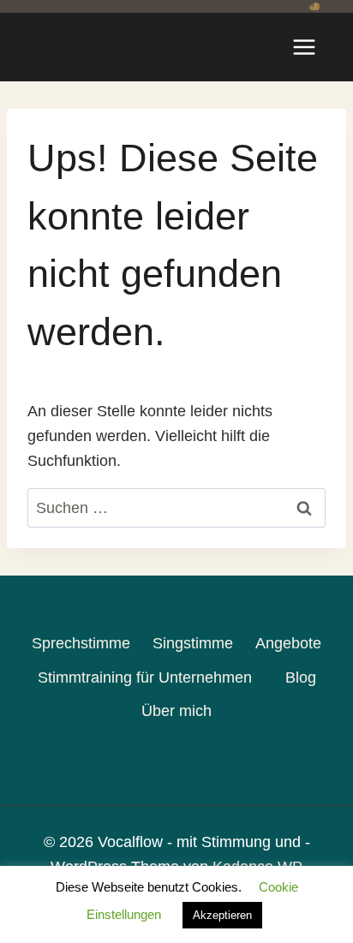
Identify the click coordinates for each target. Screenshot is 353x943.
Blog (300, 677)
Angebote (288, 643)
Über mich (176, 710)
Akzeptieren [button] (222, 915)
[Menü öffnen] (304, 46)
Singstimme (193, 643)
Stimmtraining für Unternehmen (145, 677)
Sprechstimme (81, 643)
